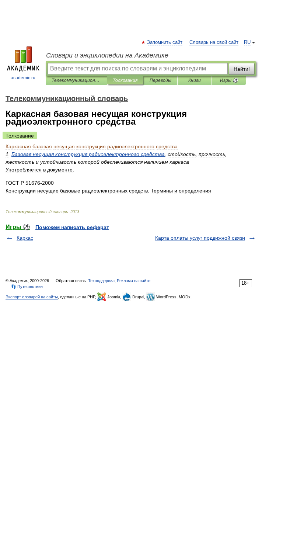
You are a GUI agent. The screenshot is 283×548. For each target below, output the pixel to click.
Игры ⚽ (229, 80)
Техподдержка (101, 280)
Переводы (160, 80)
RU (247, 42)
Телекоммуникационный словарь (76, 80)
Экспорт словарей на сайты (32, 297)
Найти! (242, 69)
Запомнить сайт (165, 42)
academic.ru (23, 77)
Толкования (125, 80)
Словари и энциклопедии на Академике (107, 55)
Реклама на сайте (133, 280)
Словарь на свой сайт (213, 42)
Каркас (25, 238)
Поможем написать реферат (72, 227)
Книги (194, 80)
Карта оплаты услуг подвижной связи (200, 238)
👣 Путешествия (27, 286)
